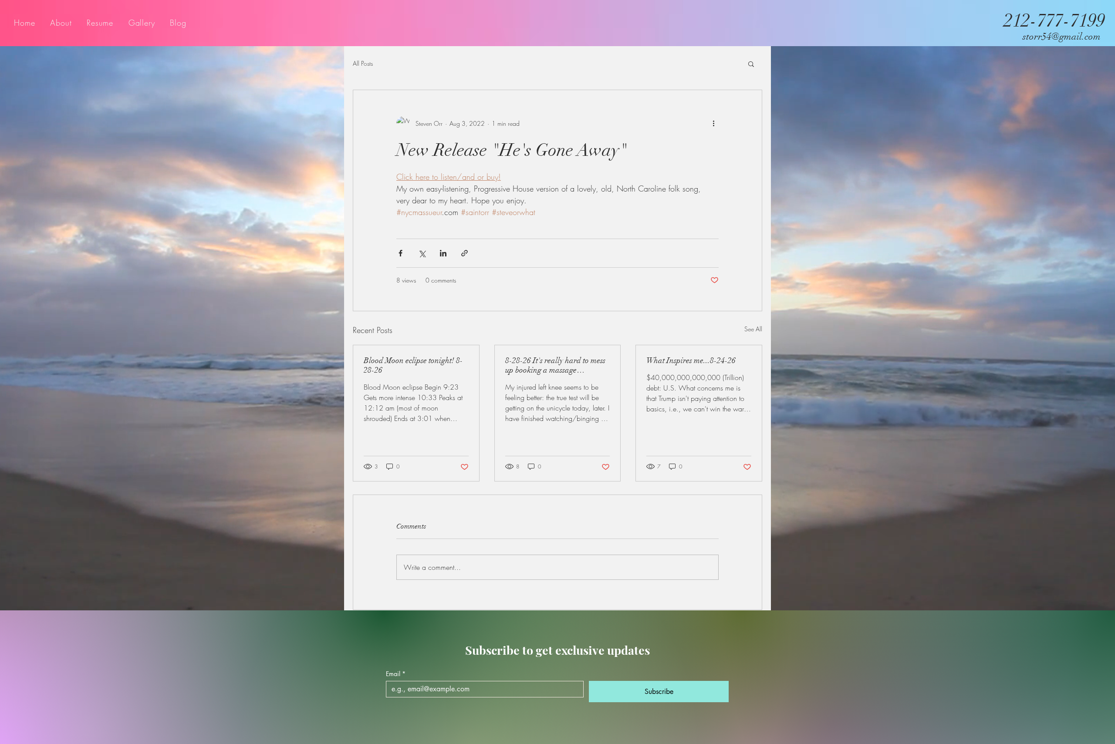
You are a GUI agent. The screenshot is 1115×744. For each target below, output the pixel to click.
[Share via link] (464, 253)
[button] (751, 63)
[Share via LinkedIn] (443, 253)
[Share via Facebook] (400, 253)
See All (753, 329)
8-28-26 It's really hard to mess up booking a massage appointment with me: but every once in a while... (556, 365)
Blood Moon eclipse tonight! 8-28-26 (413, 365)
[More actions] (713, 123)
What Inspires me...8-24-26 (691, 360)
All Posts (363, 63)
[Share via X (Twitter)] (422, 253)
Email (395, 673)
